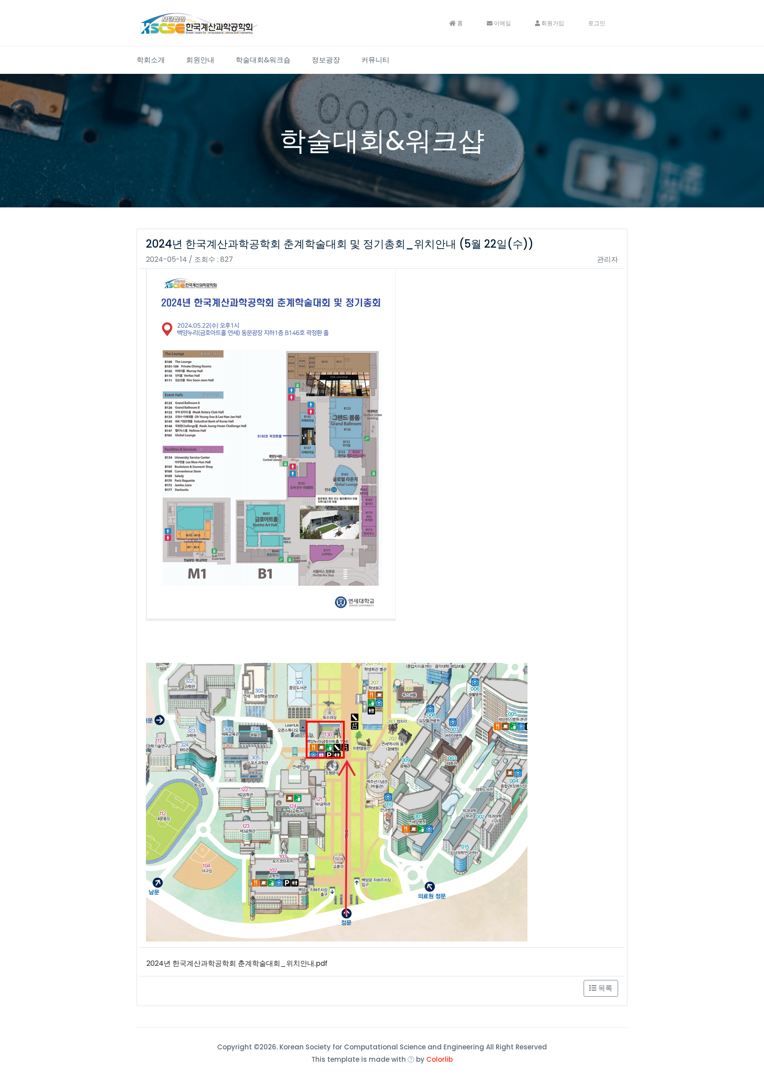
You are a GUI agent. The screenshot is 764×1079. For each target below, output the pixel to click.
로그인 (596, 23)
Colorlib (439, 1059)
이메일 (502, 23)
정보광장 (326, 60)
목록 (604, 988)
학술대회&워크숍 (263, 60)
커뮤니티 (375, 60)
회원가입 (552, 23)
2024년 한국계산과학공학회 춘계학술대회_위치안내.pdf (237, 963)
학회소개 (151, 60)
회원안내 (200, 60)
